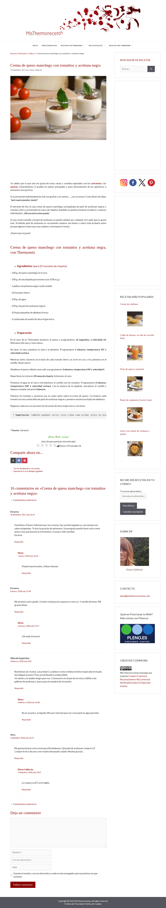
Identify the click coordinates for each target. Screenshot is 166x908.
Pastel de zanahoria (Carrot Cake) (136, 400)
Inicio (35, 45)
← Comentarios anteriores (23, 500)
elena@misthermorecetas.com (135, 596)
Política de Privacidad (74, 904)
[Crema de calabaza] (137, 319)
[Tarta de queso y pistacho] (137, 384)
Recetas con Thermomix (71, 45)
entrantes (96, 183)
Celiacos (31, 53)
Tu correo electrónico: (131, 491)
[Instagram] (123, 183)
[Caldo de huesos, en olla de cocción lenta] (137, 353)
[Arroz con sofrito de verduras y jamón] (137, 449)
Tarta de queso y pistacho (132, 369)
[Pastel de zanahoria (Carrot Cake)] (137, 415)
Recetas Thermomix (18, 53)
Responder (19, 542)
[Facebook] (133, 183)
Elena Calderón (25, 769)
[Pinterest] (151, 183)
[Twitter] (142, 183)
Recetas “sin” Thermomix (120, 45)
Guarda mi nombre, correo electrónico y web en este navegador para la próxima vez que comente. (55, 875)
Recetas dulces (95, 45)
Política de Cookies (93, 904)
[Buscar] (151, 69)
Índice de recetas (49, 45)
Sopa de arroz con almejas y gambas (28, 471)
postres (14, 186)
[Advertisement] (58, 162)
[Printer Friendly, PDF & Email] (58, 436)
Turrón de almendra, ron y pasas (26, 468)
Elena (20, 552)
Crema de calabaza (129, 304)
